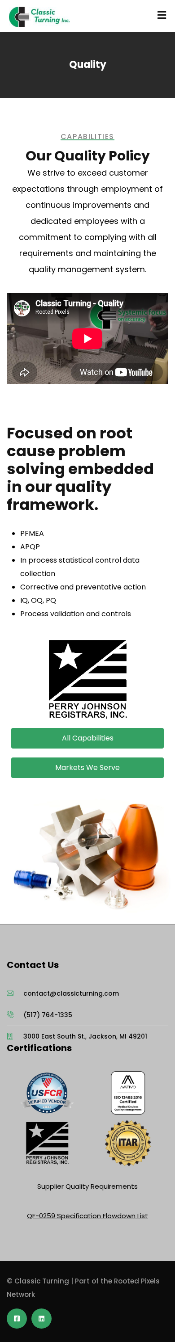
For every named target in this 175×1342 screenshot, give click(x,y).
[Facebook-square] (17, 1318)
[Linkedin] (41, 1318)
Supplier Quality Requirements (87, 1186)
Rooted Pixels (137, 1281)
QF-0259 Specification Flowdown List (87, 1215)
